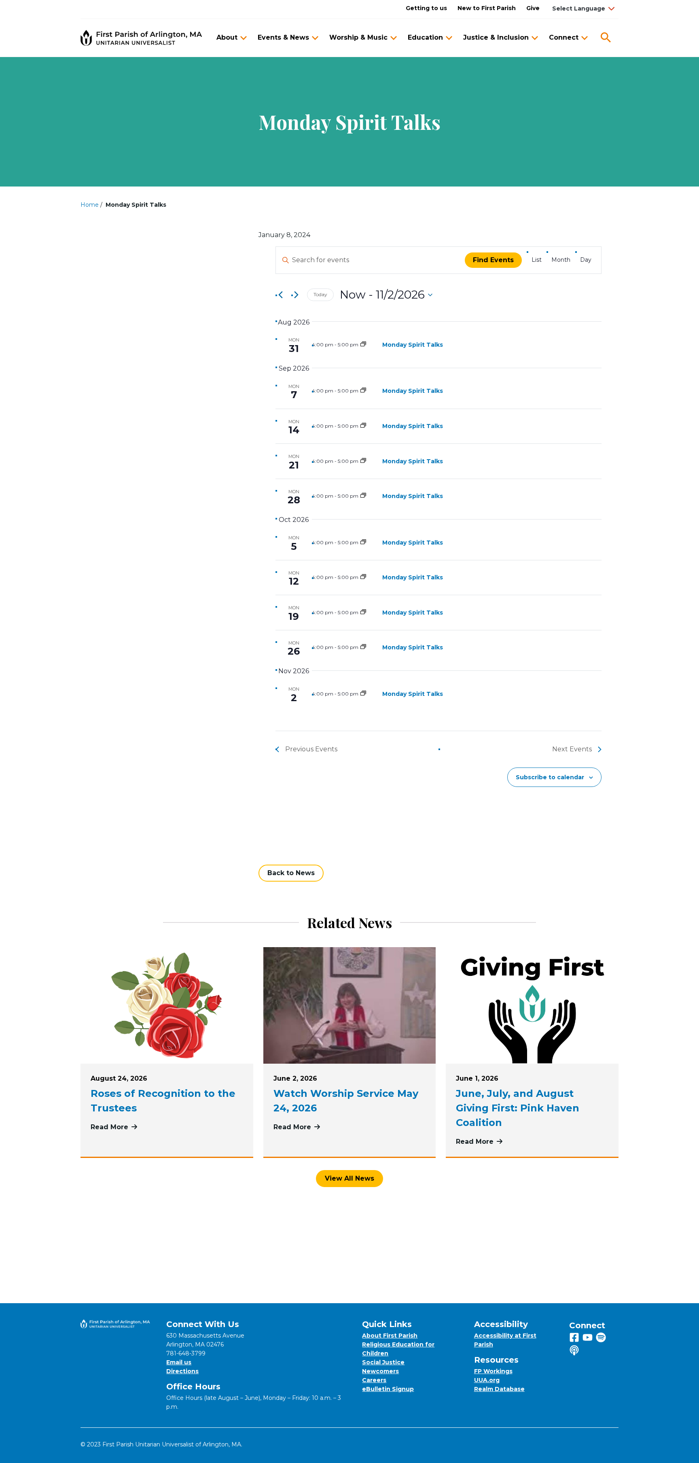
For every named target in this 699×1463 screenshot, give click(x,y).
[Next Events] (296, 295)
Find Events (493, 260)
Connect (563, 37)
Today (320, 294)
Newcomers (380, 1371)
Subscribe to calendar (550, 777)
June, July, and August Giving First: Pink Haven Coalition (517, 1108)
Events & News (283, 37)
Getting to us (426, 8)
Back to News (291, 873)
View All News (349, 1178)
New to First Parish (487, 8)
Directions (182, 1371)
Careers (374, 1380)
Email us (178, 1362)
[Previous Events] (280, 295)
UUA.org (487, 1380)
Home (89, 204)
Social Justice (383, 1362)
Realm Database (499, 1389)
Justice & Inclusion (496, 37)
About (226, 37)
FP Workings (493, 1371)
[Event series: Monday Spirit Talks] (363, 344)
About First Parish (389, 1335)
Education (425, 37)
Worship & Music (358, 37)
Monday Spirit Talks (412, 344)
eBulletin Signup (388, 1389)
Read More (167, 1127)
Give (533, 8)
